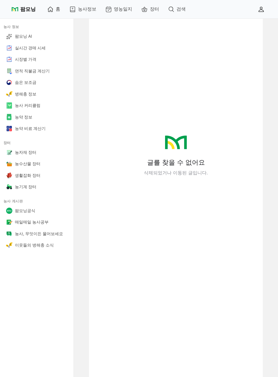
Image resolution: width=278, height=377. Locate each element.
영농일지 (123, 9)
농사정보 (87, 9)
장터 (154, 9)
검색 (181, 9)
